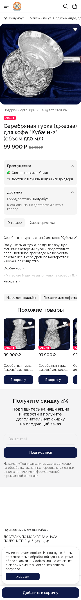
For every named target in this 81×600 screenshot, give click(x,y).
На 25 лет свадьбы (53, 110)
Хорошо (22, 576)
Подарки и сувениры (19, 110)
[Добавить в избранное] (75, 29)
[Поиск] (65, 6)
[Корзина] (74, 6)
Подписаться (40, 452)
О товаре (14, 222)
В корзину (18, 380)
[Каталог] (6, 6)
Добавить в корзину (40, 593)
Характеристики (42, 222)
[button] (21, 297)
